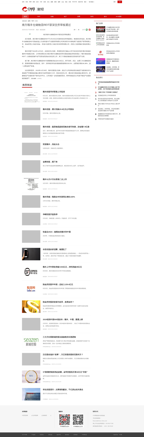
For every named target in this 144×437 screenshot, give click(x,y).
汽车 (41, 1)
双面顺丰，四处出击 (51, 144)
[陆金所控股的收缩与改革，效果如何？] (31, 310)
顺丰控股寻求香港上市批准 (54, 92)
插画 (55, 1)
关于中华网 (24, 434)
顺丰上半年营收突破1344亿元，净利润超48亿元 (62, 267)
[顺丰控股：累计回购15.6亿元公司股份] (31, 116)
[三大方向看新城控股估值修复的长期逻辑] (31, 341)
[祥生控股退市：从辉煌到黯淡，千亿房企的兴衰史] (31, 394)
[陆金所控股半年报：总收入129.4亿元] (31, 289)
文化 (48, 1)
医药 (92, 16)
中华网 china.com (29, 9)
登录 (120, 1)
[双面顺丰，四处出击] (31, 151)
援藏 (52, 1)
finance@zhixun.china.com (100, 420)
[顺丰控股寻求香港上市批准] (31, 96)
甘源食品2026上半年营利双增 (107, 95)
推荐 (25, 16)
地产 (65, 16)
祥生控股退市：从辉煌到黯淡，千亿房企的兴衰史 (63, 390)
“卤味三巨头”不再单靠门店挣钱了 (108, 92)
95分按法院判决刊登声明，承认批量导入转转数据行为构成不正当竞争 (109, 99)
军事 (30, 1)
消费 (78, 16)
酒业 (105, 16)
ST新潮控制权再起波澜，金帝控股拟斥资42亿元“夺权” (65, 372)
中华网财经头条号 (64, 426)
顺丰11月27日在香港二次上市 (55, 179)
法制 (70, 1)
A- (79, 29)
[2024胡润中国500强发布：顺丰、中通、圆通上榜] (31, 327)
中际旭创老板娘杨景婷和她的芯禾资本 (108, 83)
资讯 (27, 1)
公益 (62, 1)
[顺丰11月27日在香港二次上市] (31, 186)
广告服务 (33, 434)
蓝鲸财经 (44, 415)
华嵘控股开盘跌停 (50, 214)
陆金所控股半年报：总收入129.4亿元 (58, 284)
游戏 (45, 1)
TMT (38, 16)
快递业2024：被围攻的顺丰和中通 (57, 232)
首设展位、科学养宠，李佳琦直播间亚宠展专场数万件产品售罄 (108, 109)
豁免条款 (67, 434)
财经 (34, 1)
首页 (23, 1)
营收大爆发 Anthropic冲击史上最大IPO (109, 104)
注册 (114, 1)
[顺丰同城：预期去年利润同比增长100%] (31, 204)
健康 (59, 1)
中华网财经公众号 (78, 426)
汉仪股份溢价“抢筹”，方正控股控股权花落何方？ (63, 354)
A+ (75, 29)
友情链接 (76, 434)
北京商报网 (35, 415)
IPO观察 (119, 16)
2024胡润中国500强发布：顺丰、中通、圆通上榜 (63, 319)
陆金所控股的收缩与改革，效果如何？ (58, 302)
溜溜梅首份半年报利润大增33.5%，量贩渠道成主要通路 (109, 114)
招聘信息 (50, 434)
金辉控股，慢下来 (50, 162)
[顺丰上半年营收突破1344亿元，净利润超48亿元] (31, 271)
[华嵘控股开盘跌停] (31, 222)
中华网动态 (84, 434)
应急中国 (80, 1)
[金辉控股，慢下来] (31, 169)
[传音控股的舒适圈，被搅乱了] (31, 254)
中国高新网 (25, 415)
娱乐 (37, 1)
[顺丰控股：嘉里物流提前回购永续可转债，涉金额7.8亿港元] (31, 134)
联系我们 (42, 434)
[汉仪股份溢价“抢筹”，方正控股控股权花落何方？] (31, 362)
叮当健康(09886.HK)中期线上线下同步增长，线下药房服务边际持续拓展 (109, 88)
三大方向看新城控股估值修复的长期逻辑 (59, 337)
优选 (66, 1)
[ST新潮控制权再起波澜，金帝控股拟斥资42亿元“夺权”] (31, 377)
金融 (52, 16)
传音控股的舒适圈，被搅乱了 (55, 249)
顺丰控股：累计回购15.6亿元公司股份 (58, 109)
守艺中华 (74, 1)
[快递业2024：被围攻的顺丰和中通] (31, 239)
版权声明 (59, 434)
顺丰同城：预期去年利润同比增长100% (59, 197)
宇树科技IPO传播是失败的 (106, 119)
